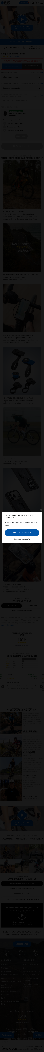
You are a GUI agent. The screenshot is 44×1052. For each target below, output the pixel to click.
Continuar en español (22, 539)
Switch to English (22, 532)
